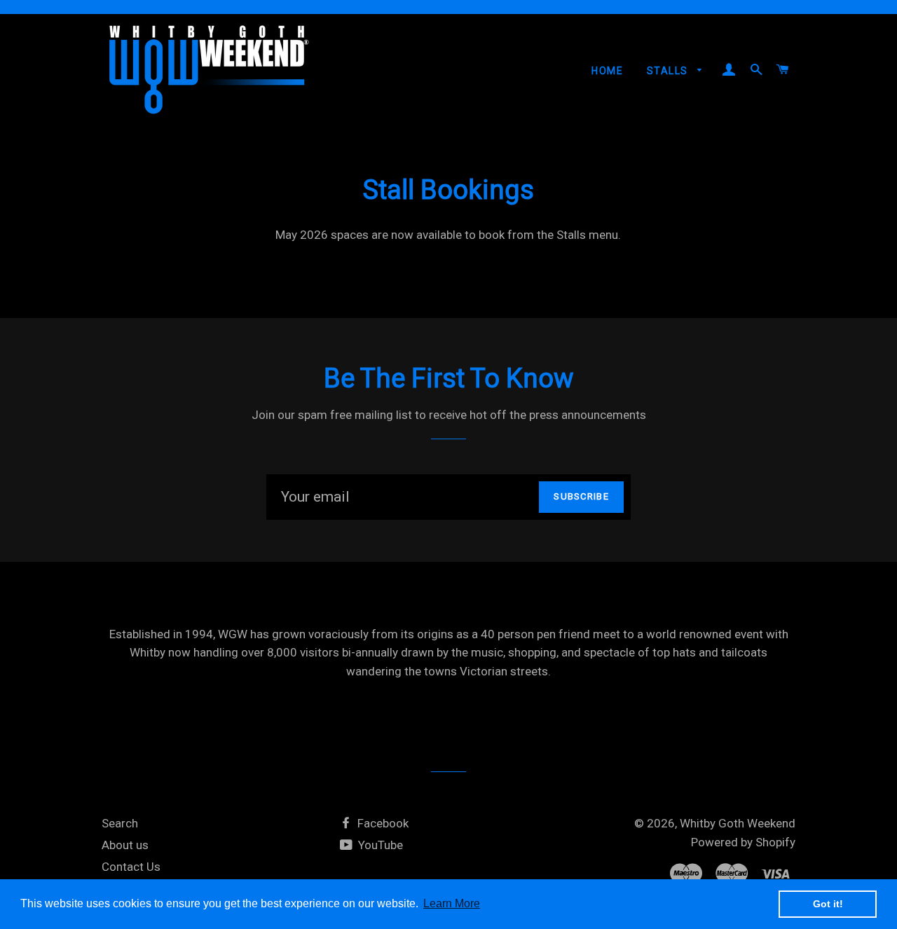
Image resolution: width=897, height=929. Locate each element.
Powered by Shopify (743, 842)
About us (125, 845)
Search (120, 823)
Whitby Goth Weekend (737, 823)
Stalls (669, 70)
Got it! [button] (828, 903)
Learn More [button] (451, 903)
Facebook (382, 823)
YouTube (379, 845)
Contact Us (131, 867)
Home (607, 70)
